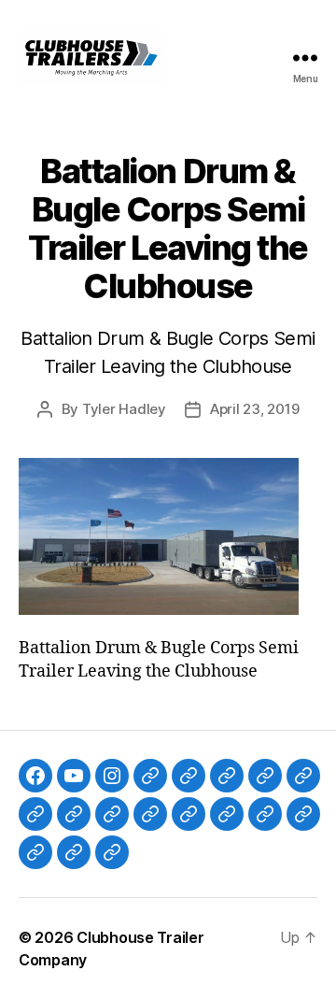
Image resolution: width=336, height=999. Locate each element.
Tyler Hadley (124, 409)
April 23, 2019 (254, 409)
